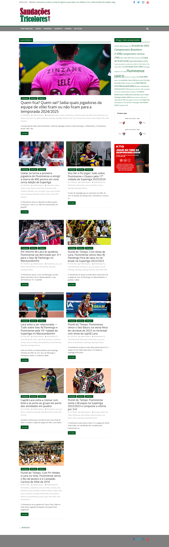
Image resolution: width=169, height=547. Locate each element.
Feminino (48, 29)
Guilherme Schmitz (46, 491)
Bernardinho (25, 488)
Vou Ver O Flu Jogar (134, 103)
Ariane (62, 115)
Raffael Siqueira (38, 115)
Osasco (100, 185)
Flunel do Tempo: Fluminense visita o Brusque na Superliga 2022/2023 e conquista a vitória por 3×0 (87, 404)
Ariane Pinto (40, 188)
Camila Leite (69, 115)
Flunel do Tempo (132, 77)
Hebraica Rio (80, 185)
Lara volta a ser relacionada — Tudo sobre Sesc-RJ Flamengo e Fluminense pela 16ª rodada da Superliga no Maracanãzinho (39, 329)
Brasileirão (140, 45)
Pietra (31, 118)
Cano (123, 58)
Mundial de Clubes (131, 92)
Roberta (23, 497)
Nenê (132, 95)
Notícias (78, 29)
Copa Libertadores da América (125, 64)
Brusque (97, 412)
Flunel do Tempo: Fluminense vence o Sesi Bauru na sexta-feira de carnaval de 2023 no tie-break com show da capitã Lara (88, 329)
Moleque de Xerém (135, 89)
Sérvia (23, 194)
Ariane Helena (30, 188)
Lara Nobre (42, 191)
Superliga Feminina (62, 118)
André (118, 46)
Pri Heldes (37, 118)
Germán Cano (128, 80)
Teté (70, 118)
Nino (140, 95)
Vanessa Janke (96, 118)
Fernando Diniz (134, 66)
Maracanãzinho (31, 267)
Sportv (41, 497)
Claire (35, 339)
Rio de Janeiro (54, 494)
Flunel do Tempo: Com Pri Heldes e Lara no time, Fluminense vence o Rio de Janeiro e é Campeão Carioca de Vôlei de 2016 (41, 477)
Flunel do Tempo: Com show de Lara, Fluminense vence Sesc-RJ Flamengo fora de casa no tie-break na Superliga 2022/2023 (86, 256)
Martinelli (123, 89)
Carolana (53, 488)
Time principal (26, 29)
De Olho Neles (143, 64)
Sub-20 (122, 100)
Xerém (38, 29)
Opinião (68, 29)
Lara (35, 191)
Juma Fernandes (96, 415)
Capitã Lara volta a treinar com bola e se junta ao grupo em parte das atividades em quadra (41, 403)
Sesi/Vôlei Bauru (78, 342)
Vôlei (103, 118)
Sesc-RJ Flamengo (42, 267)
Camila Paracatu (79, 115)
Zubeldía (123, 105)
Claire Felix (41, 339)
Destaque (25, 98)
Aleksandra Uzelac (53, 115)
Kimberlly (30, 191)
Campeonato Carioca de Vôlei (40, 488)
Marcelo (139, 86)
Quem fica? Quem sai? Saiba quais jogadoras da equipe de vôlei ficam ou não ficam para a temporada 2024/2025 (61, 107)
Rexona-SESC (44, 494)
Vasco (122, 102)
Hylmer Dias (57, 491)
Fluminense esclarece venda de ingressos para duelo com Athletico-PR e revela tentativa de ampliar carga (75, 2)
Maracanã (126, 86)
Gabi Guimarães (34, 491)
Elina (94, 115)
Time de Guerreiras (79, 118)
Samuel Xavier (137, 97)
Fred (143, 77)
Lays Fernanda (55, 191)
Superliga (52, 118)
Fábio (117, 80)
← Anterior (24, 527)
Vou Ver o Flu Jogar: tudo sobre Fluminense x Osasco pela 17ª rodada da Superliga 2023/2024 (87, 176)
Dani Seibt (88, 115)
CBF (130, 58)
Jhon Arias (141, 80)
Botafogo (127, 46)
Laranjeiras (29, 412)
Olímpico (58, 29)
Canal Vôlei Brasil (73, 267)
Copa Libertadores (138, 61)
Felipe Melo (119, 67)
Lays (47, 191)
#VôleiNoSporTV (99, 182)
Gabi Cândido (85, 415)
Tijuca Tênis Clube (101, 270)
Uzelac (88, 118)
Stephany (45, 118)
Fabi (58, 488)
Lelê (27, 118)
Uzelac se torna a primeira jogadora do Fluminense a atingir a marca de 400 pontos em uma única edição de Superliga (40, 177)
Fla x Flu (122, 71)
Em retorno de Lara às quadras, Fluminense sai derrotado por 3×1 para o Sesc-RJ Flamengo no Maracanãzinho (41, 256)
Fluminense (100, 115)
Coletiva (138, 58)
